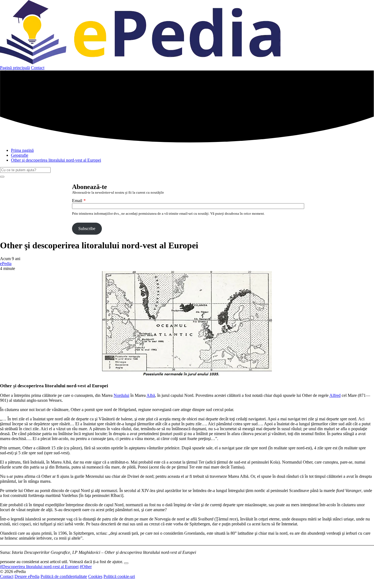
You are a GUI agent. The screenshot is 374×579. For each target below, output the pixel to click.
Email (77, 200)
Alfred (335, 395)
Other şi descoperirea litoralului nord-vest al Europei (56, 160)
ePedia (5, 263)
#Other (86, 566)
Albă (150, 395)
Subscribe (86, 228)
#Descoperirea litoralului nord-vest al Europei (39, 566)
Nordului (121, 395)
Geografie (19, 155)
